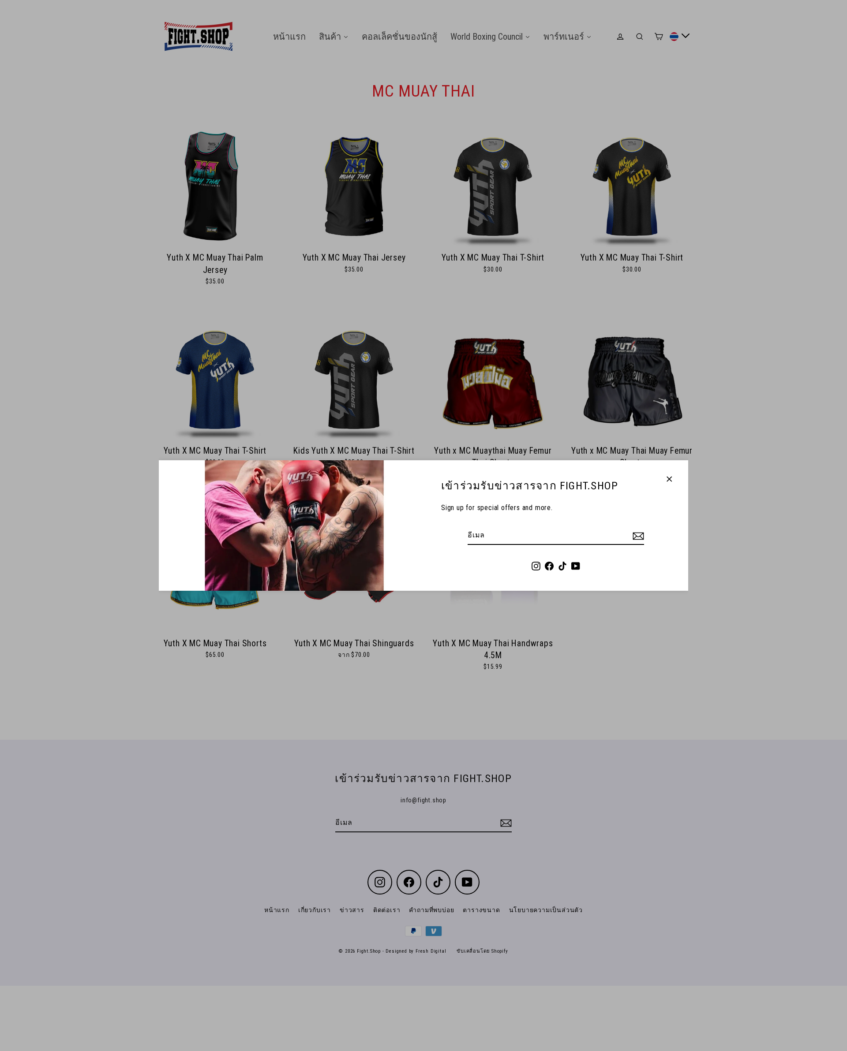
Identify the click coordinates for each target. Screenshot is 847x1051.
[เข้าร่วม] (637, 535)
